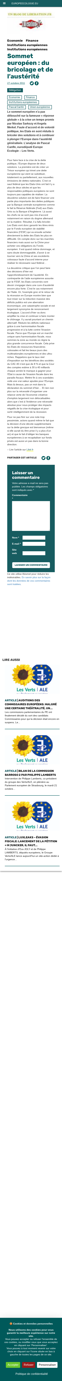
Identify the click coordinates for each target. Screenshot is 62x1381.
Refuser (28, 1364)
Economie (15, 40)
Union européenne (40, 107)
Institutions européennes (27, 45)
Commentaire (17, 497)
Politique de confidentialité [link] (32, 1373)
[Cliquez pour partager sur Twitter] (32, 83)
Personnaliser (47, 1364)
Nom (15, 537)
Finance (32, 40)
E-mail (16, 543)
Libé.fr (30, 449)
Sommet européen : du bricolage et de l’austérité (30, 66)
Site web (14, 551)
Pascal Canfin (16, 107)
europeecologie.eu (25, 3)
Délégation (15, 90)
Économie (14, 97)
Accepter (13, 1364)
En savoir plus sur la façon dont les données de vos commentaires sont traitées (28, 581)
